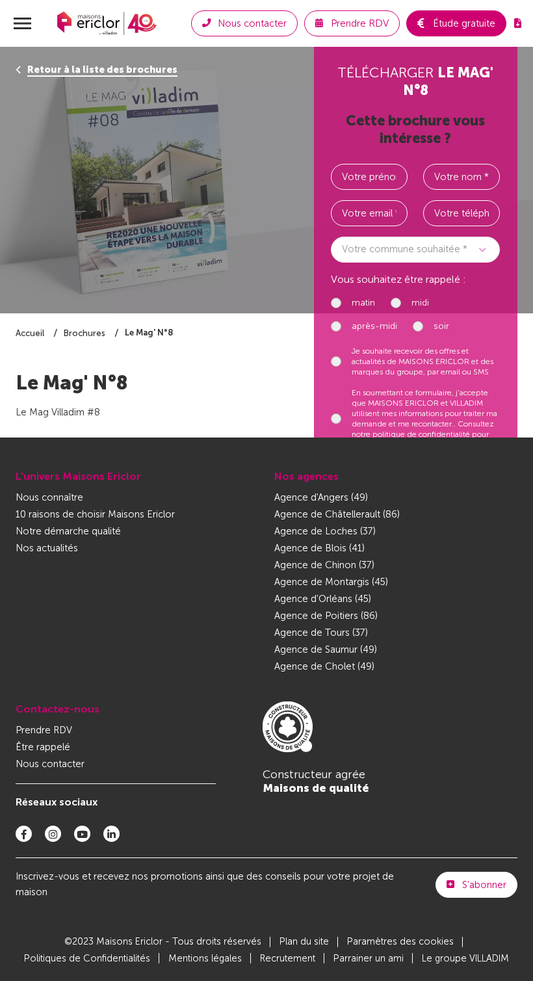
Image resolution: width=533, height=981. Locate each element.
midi (420, 302)
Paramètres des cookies (400, 941)
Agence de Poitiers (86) (326, 615)
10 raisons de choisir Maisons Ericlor (95, 514)
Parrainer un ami (368, 958)
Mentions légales (205, 958)
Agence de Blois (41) (319, 548)
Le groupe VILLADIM (465, 958)
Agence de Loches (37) (325, 531)
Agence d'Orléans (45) (322, 599)
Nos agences (306, 476)
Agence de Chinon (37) (324, 565)
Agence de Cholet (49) (324, 666)
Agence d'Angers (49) (321, 497)
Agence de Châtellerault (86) (337, 514)
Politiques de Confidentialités (87, 958)
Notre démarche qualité (68, 531)
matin (363, 302)
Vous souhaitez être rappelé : (398, 279)
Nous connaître (49, 497)
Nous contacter (50, 764)
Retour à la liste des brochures (102, 69)
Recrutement (287, 958)
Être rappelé (43, 747)
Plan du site (304, 941)
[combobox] (415, 250)
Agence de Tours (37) (321, 632)
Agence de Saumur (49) (325, 649)
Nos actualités (47, 548)
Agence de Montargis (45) (331, 582)
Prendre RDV (44, 730)
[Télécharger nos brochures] (518, 23)
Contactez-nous (57, 709)
